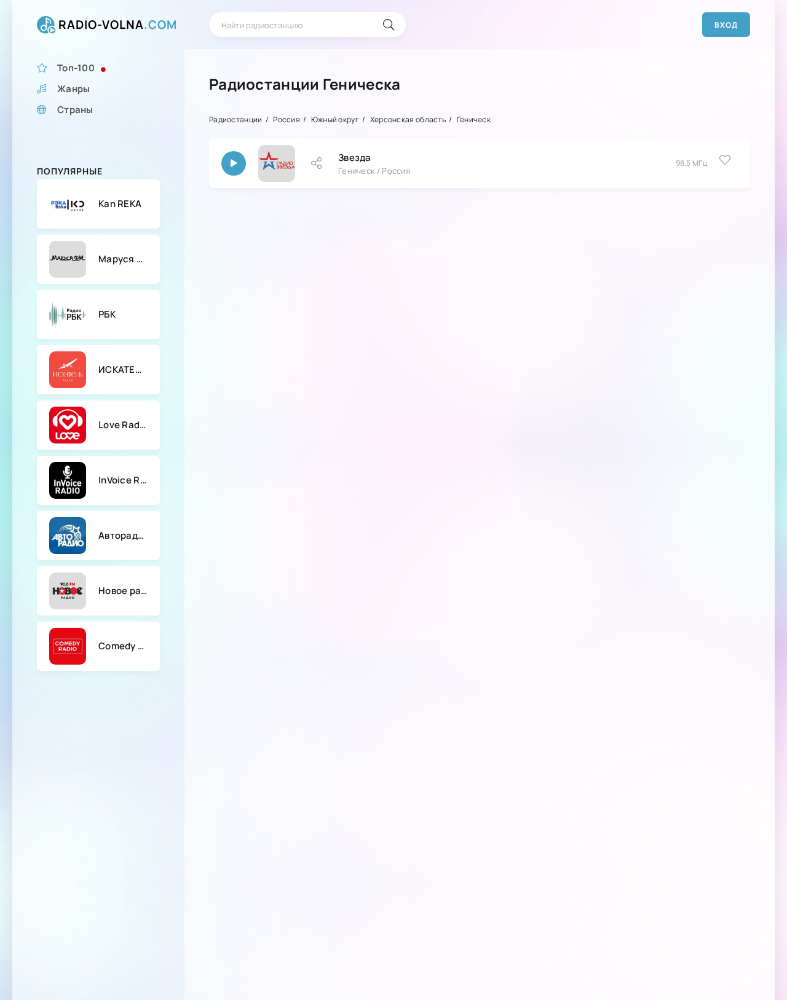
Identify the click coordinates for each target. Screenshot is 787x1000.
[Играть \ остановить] (233, 163)
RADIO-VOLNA (117, 25)
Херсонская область (408, 119)
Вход (726, 25)
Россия (286, 119)
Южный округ (335, 119)
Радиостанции (236, 119)
